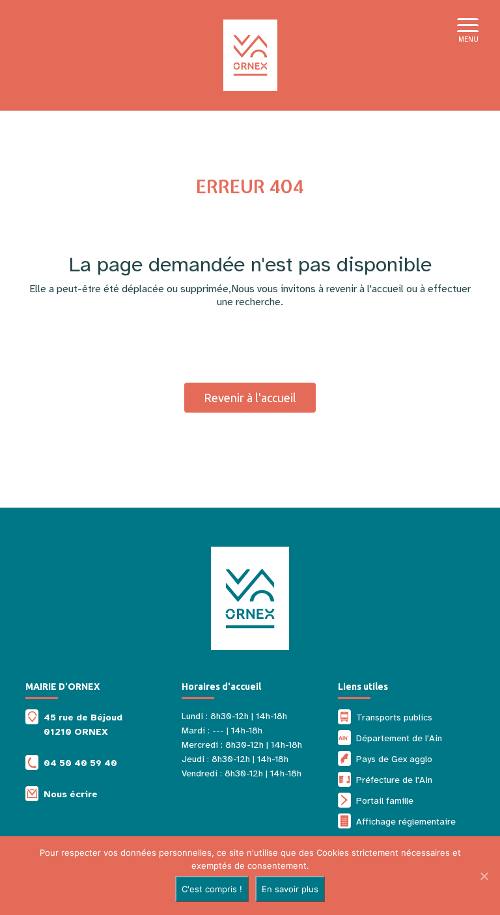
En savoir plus (290, 889)
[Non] (483, 875)
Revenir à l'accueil (250, 397)
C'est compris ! (212, 889)
